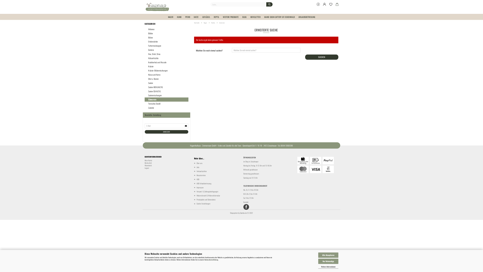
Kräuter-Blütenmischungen (158, 70)
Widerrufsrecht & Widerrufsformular (208, 195)
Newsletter (255, 17)
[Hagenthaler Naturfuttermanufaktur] (158, 7)
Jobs (198, 167)
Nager (170, 17)
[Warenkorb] (337, 4)
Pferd (187, 17)
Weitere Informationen (328, 266)
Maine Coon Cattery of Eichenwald (279, 17)
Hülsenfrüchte (153, 58)
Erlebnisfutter (153, 41)
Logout (147, 168)
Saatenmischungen (155, 95)
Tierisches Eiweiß (154, 103)
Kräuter (151, 66)
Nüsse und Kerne (154, 74)
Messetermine (201, 175)
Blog (244, 17)
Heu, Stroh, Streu (154, 54)
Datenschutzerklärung (211, 259)
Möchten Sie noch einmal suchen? (209, 50)
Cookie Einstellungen (203, 203)
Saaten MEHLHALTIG (155, 87)
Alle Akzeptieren (328, 255)
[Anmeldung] (324, 4)
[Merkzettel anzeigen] (331, 4)
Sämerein (152, 99)
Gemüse (151, 49)
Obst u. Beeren (153, 78)
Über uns (200, 163)
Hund (179, 17)
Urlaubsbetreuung (306, 17)
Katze (196, 17)
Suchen (321, 57)
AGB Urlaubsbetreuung (204, 183)
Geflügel (206, 17)
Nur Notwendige (328, 261)
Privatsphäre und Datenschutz (206, 199)
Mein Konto (148, 160)
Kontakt (245, 202)
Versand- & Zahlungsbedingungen (207, 191)
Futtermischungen (154, 45)
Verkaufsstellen (202, 171)
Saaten (150, 82)
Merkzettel (148, 163)
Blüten (150, 37)
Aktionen (151, 29)
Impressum (200, 187)
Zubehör (151, 107)
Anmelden (166, 132)
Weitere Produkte (231, 17)
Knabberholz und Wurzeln (157, 62)
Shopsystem (234, 213)
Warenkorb (148, 165)
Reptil (216, 17)
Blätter (150, 33)
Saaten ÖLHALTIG (154, 91)
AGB (198, 179)
